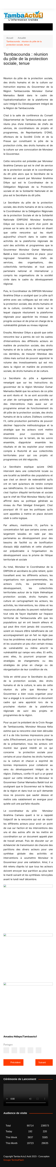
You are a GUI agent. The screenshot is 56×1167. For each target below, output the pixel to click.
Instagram (9, 5)
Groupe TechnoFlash (13, 1160)
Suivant (42, 1062)
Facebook (4, 5)
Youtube (14, 5)
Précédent (15, 1062)
